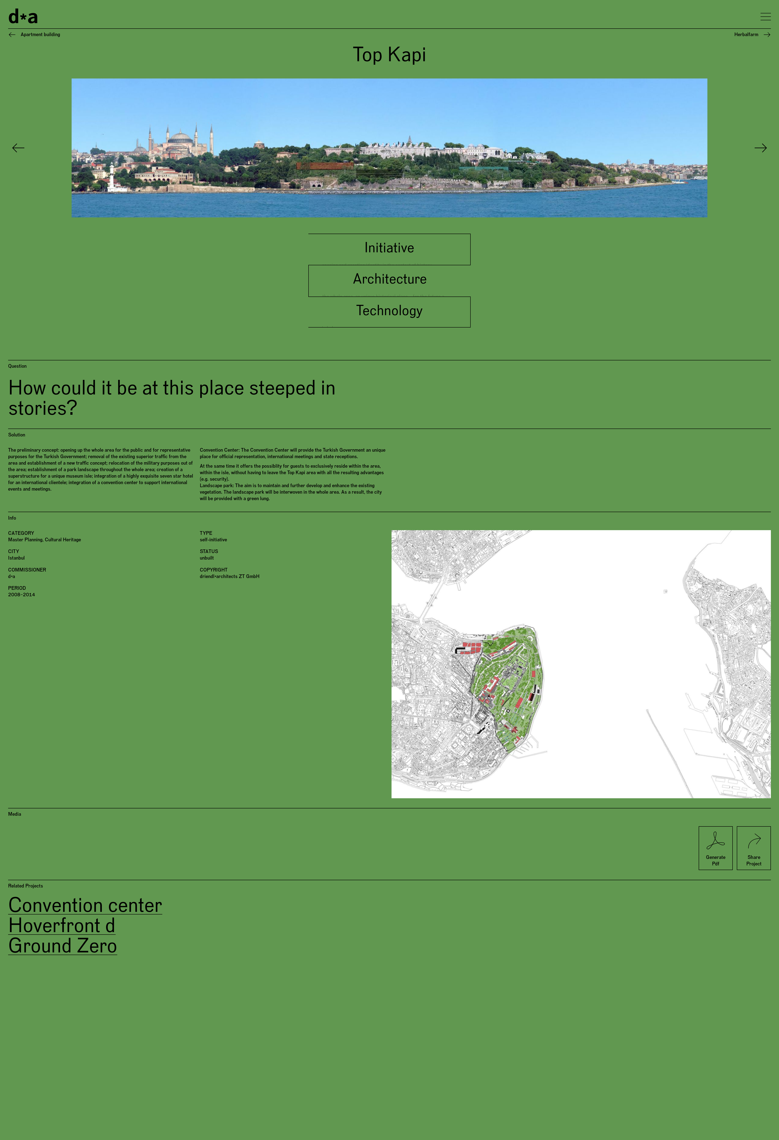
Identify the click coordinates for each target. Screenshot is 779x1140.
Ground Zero (62, 946)
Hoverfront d (62, 926)
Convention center (85, 906)
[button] (199, 147)
